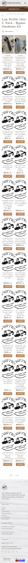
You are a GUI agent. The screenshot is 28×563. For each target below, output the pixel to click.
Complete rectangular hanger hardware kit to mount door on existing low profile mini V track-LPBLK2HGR (7, 60)
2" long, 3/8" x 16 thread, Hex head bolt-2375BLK (8, 132)
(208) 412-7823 (9, 543)
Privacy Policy (5, 519)
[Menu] (25, 3)
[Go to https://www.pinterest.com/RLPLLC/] (5, 552)
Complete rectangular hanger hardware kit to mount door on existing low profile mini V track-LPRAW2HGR (20, 60)
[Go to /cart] (20, 3)
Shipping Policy (5, 511)
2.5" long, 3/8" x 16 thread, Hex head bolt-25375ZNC (7, 347)
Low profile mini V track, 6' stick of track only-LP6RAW (20, 98)
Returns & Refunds (6, 513)
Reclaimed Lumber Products (7, 559)
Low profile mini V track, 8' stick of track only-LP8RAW (7, 419)
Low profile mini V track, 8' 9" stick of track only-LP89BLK (20, 202)
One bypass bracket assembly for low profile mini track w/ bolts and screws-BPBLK (8, 204)
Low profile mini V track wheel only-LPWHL (7, 167)
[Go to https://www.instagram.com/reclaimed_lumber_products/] (9, 552)
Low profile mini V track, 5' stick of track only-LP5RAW (20, 240)
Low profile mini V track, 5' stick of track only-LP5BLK (7, 274)
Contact (4, 508)
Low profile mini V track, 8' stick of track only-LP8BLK (20, 419)
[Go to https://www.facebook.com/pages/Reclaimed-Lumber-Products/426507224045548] (2, 552)
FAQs (3, 509)
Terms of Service (6, 517)
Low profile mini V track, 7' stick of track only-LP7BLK (7, 98)
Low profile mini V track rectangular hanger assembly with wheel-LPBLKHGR (20, 276)
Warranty (4, 515)
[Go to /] (11, 3)
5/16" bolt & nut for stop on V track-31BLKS (20, 167)
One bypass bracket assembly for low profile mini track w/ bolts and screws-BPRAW (20, 383)
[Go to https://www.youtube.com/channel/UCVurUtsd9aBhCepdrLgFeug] (13, 552)
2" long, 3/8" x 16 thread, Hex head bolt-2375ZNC (20, 347)
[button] (7, 31)
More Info (7, 72)
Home (3, 14)
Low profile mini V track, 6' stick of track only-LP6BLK (20, 132)
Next (18, 475)
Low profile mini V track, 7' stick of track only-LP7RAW (7, 240)
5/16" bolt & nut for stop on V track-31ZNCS (7, 312)
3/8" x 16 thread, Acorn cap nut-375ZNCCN (20, 312)
